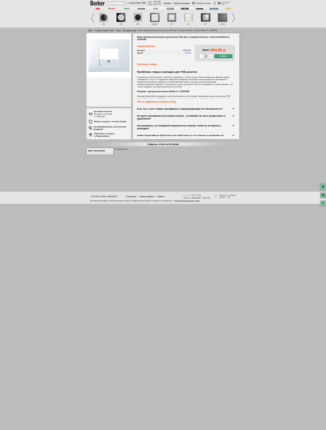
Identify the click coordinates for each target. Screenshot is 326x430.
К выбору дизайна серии (104, 30)
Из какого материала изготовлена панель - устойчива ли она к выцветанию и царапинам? (181, 117)
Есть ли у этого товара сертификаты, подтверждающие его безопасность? (180, 108)
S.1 (188, 24)
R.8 (138, 24)
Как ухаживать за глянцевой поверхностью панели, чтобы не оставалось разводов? (179, 127)
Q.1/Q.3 (155, 24)
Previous (92, 18)
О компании (131, 196)
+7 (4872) (136, 3)
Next (233, 18)
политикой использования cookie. (187, 201)
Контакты (167, 3)
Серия (118, 30)
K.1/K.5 (222, 24)
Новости (161, 196)
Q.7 (171, 24)
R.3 (121, 24)
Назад (90, 30)
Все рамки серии (129, 30)
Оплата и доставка (181, 3)
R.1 (104, 24)
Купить (223, 56)
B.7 (205, 24)
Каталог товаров (147, 196)
